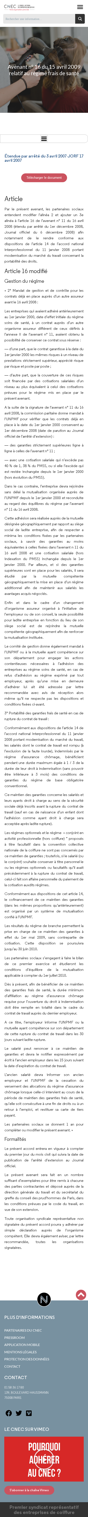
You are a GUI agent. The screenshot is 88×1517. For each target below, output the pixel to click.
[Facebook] (8, 1413)
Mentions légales (20, 1352)
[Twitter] (18, 1413)
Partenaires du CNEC (23, 1330)
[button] (80, 7)
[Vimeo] (28, 1413)
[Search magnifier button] (80, 19)
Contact (12, 1366)
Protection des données (26, 1359)
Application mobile (22, 1345)
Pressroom (14, 1338)
